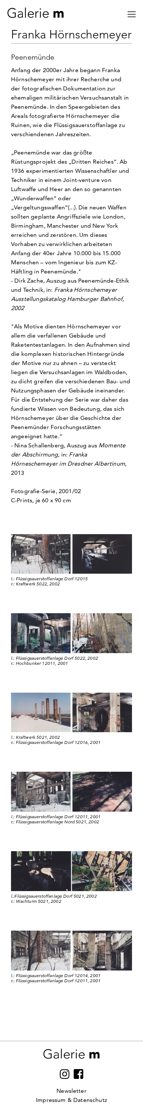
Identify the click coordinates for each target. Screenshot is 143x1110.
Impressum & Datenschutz (71, 1099)
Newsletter (71, 1090)
